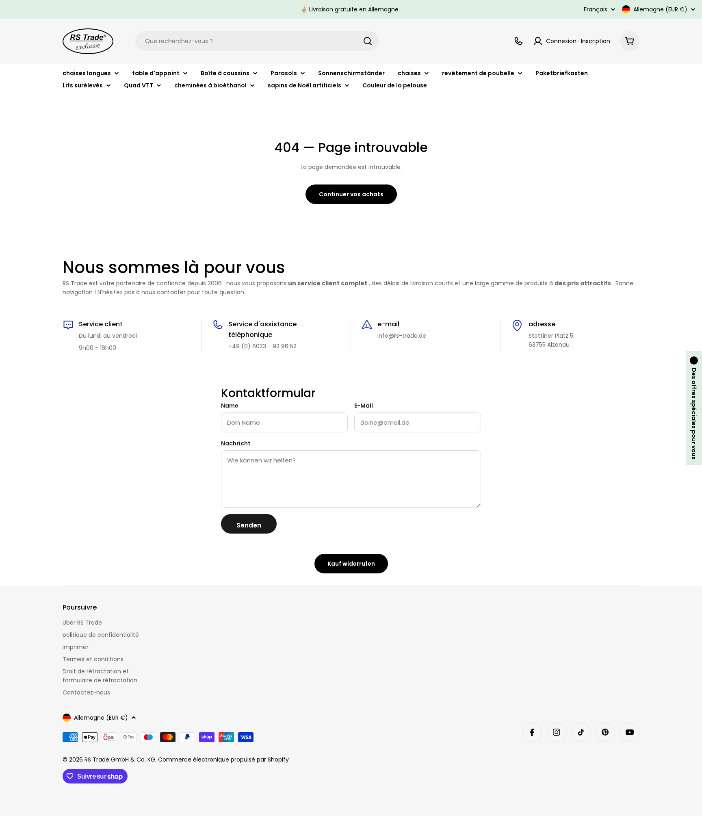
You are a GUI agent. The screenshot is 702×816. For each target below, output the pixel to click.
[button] (694, 408)
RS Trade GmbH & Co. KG (119, 759)
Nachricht (236, 443)
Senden (248, 525)
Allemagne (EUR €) (660, 9)
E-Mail (363, 405)
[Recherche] (368, 41)
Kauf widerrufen (351, 564)
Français (595, 9)
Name (229, 405)
